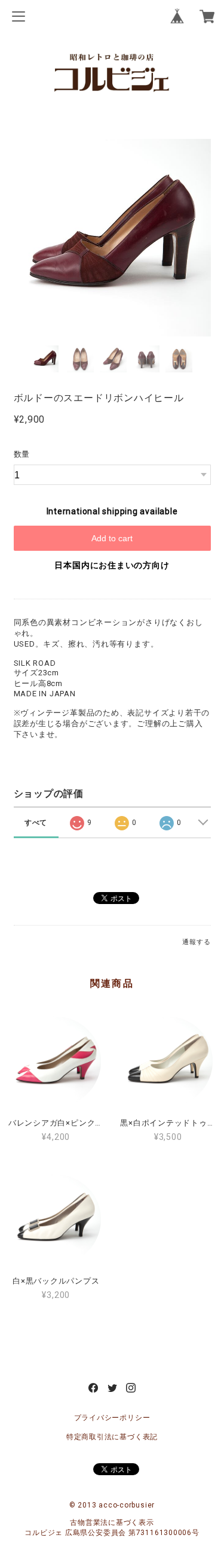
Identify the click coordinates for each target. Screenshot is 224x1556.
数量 (22, 454)
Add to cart (112, 538)
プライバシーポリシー (112, 1418)
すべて (35, 822)
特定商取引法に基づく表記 (112, 1437)
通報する (196, 942)
